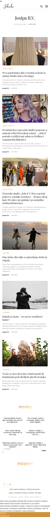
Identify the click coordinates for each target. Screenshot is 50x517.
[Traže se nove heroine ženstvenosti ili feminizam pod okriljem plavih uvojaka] (25, 352)
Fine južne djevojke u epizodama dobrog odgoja (24, 258)
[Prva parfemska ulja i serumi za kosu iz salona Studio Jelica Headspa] (25, 51)
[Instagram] (10, 485)
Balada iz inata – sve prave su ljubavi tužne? (22, 318)
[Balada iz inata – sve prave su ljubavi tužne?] (25, 295)
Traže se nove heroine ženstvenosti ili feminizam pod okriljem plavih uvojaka (24, 375)
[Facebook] (4, 485)
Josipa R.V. (5, 88)
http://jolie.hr (20, 24)
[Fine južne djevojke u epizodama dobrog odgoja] (25, 235)
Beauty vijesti (8, 69)
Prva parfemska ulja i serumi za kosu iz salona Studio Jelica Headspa (24, 74)
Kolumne (6, 253)
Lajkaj (44, 450)
